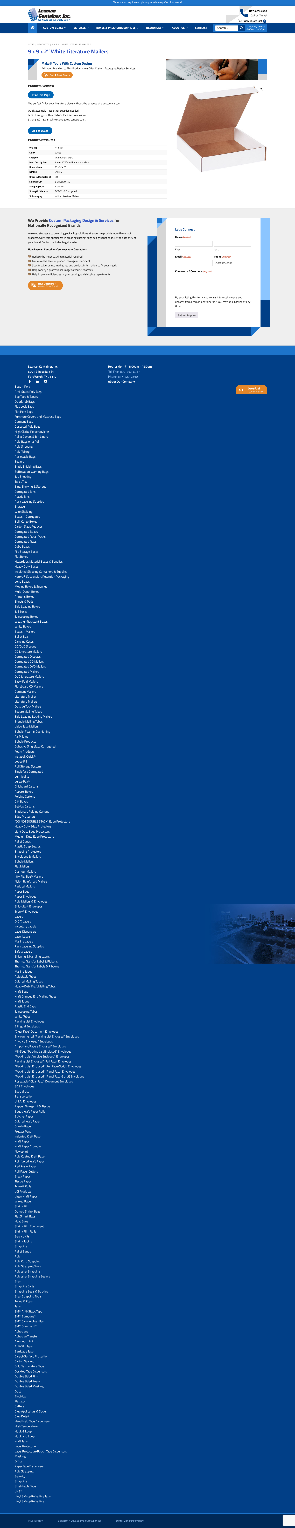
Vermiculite (22, 776)
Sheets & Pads (24, 601)
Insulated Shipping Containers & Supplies (41, 571)
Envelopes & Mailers (28, 856)
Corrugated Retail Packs (30, 536)
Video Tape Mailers (27, 726)
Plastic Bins (22, 496)
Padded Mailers (25, 886)
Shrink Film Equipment (29, 1226)
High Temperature (26, 1426)
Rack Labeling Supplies (29, 501)
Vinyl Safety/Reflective (29, 1501)
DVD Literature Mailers (29, 676)
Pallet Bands (23, 1251)
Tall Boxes (21, 611)
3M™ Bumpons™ (25, 1316)
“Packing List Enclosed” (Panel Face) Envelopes (45, 1071)
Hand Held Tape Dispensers (32, 1421)
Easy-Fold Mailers (26, 681)
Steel (18, 1281)
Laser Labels (23, 936)
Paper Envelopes (25, 896)
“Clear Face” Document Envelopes (36, 1031)
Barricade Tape (24, 1351)
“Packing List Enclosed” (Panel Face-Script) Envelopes (49, 1076)
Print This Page (41, 95)
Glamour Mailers (25, 871)
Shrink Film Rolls (25, 1231)
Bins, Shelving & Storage (30, 486)
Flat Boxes (21, 556)
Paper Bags (22, 891)
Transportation (24, 1096)
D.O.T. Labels (23, 921)
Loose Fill (21, 761)
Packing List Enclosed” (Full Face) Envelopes (43, 1061)
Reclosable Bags (25, 456)
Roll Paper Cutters (26, 1171)
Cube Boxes (22, 546)
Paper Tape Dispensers (29, 1466)
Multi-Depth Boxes (27, 591)
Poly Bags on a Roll (27, 441)
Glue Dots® (22, 1416)
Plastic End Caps (25, 1006)
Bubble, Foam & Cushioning (32, 731)
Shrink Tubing (23, 1241)
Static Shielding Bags (28, 466)
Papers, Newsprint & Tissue (32, 1106)
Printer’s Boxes (24, 596)
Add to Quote (40, 131)
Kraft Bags (21, 991)
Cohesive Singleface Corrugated (35, 746)
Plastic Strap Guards (28, 846)
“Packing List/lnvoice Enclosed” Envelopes (42, 1056)
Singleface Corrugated (29, 771)
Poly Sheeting (24, 446)
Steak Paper (22, 1176)
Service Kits (22, 1236)
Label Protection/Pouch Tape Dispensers (41, 1451)
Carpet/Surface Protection (31, 1356)
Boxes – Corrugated (27, 516)
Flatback (20, 1401)
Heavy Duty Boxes (26, 566)
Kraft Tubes (22, 1001)
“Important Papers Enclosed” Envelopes (40, 1046)
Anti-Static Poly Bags (28, 391)
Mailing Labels (24, 941)
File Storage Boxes (26, 551)
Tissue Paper (23, 1181)
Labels (19, 916)
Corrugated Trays (26, 541)
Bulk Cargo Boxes (26, 521)
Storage (20, 506)
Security (20, 1476)
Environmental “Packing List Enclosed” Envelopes (47, 1036)
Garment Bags (24, 421)
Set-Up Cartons (25, 806)
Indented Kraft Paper (28, 1136)
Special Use (22, 1091)
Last (216, 249)
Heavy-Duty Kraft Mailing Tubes (35, 986)
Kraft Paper (22, 1141)
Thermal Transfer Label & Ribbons (36, 961)
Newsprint (21, 1151)
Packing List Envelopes (29, 1021)
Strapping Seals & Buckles (31, 1291)
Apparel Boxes (24, 791)
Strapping (21, 1246)
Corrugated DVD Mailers (30, 666)
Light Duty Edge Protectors (32, 831)
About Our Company (121, 381)
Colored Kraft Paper (27, 1121)
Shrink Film (22, 1206)
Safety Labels (23, 951)
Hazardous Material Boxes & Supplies (39, 561)
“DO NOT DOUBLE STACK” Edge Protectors (42, 821)
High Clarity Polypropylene (32, 431)
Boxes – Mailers (25, 631)
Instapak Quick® (25, 756)
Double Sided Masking (29, 1386)
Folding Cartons (25, 796)
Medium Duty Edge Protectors (34, 836)
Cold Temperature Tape (29, 1366)
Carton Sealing (24, 1361)
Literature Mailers (26, 701)
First (177, 249)
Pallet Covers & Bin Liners (31, 436)
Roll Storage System (28, 766)
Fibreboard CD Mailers (29, 686)
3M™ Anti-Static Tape (28, 1311)
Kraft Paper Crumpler (28, 1146)
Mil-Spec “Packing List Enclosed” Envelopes (43, 1051)
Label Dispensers (25, 931)
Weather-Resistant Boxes (31, 621)
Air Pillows (21, 736)
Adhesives (21, 1331)
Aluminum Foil (24, 1341)
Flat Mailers (22, 866)
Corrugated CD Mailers (29, 661)
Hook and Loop (24, 1436)
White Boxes (23, 626)
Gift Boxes (21, 801)
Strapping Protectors (28, 851)
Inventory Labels (25, 926)
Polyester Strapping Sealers (32, 1276)
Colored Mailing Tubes (29, 981)
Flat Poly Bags (24, 411)
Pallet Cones (23, 841)
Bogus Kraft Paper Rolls (30, 1111)
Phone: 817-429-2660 (123, 376)
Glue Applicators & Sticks (31, 1411)
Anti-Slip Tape (23, 1346)
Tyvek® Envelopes (26, 911)
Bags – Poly (22, 386)
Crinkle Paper (23, 1126)
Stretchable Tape (25, 1486)
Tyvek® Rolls (23, 1186)
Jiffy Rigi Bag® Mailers (29, 876)
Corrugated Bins (25, 491)
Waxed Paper (23, 1201)
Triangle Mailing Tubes (29, 721)
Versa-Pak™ (22, 781)
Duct (18, 1391)
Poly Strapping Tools (28, 1266)
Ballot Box (21, 636)
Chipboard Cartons (27, 786)
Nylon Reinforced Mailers (31, 881)
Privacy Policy (35, 1521)
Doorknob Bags (25, 401)
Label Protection (25, 1446)
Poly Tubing (22, 451)
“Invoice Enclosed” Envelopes (34, 1041)
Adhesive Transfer (26, 1336)
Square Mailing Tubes (28, 711)
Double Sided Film (26, 1376)
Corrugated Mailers (27, 671)
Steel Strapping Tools (28, 1296)
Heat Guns (21, 1221)
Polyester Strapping (27, 1271)
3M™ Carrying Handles (29, 1321)
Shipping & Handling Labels (32, 956)
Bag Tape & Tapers (26, 396)
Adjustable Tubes (25, 976)
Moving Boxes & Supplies (31, 586)
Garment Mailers (25, 691)
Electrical (20, 1396)
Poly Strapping (24, 1471)
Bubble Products (25, 741)
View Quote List (254, 21)
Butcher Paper (24, 1116)
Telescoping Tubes (26, 1011)
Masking (20, 1456)
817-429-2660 (258, 11)
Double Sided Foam (27, 1381)
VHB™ (18, 1491)
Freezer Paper (23, 1131)
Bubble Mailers (24, 861)
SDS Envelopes (24, 1086)
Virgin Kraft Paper (26, 1196)
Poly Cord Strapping (27, 1261)
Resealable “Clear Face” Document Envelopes (44, 1081)
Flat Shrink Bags (25, 1216)
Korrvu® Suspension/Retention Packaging (42, 576)
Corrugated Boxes (26, 531)
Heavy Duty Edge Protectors (33, 826)
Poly (17, 1256)
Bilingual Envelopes (27, 1026)
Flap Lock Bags (24, 406)
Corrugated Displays (28, 656)
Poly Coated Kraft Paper (30, 1156)
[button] (261, 89)
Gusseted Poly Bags (27, 426)
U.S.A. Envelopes (25, 1101)
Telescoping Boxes (26, 616)
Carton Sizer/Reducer (28, 526)
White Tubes (22, 1016)
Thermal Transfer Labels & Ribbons (37, 966)
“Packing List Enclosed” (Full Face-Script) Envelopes (48, 1066)
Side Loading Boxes (27, 606)
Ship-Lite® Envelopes (29, 906)
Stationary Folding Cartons (32, 811)
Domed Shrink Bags (27, 1211)
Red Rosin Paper (25, 1166)
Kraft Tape (21, 1441)
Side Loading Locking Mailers (33, 716)
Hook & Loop (23, 1431)
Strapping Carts (24, 1286)
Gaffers (19, 1406)
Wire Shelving (23, 511)
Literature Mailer (25, 696)
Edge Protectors (25, 816)
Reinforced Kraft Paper (29, 1161)
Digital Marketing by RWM (130, 1521)
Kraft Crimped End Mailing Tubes (35, 996)
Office (18, 1461)
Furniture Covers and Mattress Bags (38, 416)
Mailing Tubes (23, 971)
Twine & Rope (23, 1301)
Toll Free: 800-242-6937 (124, 371)
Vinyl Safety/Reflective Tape (33, 1496)
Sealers (19, 461)
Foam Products (24, 751)
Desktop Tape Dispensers (31, 1371)
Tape (17, 1306)
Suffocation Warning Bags (31, 471)
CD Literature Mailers (28, 651)
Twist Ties (21, 481)
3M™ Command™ (26, 1326)
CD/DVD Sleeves (25, 646)
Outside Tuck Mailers (28, 706)
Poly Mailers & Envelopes (31, 901)
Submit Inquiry (187, 315)
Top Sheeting (23, 476)
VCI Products (23, 1191)
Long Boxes (22, 581)
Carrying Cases (24, 641)
